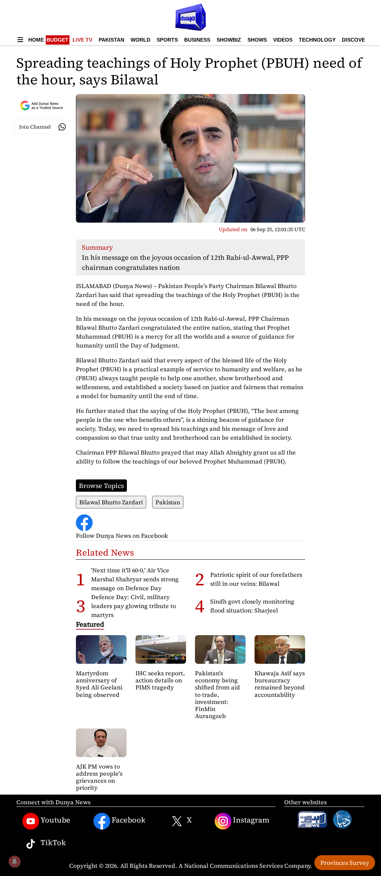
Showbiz (229, 40)
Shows (257, 40)
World (140, 40)
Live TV (82, 40)
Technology (317, 40)
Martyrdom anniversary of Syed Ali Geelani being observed (99, 684)
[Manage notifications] (14, 861)
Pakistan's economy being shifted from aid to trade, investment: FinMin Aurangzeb (217, 694)
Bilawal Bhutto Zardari (111, 502)
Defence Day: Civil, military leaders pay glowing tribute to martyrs (133, 606)
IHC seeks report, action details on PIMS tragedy (160, 680)
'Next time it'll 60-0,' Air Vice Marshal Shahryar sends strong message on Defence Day (135, 579)
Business (197, 40)
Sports (167, 40)
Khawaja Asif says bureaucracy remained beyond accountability (279, 684)
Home (36, 40)
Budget (57, 40)
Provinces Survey (344, 863)
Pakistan (111, 40)
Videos (282, 40)
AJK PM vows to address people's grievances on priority (99, 777)
